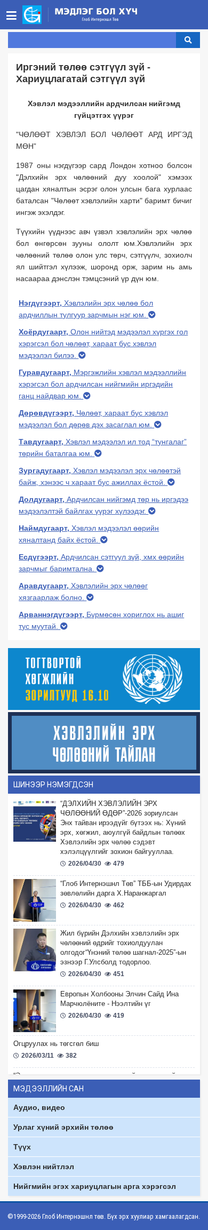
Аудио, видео (39, 1107)
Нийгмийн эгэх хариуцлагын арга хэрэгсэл (94, 1186)
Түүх (22, 1147)
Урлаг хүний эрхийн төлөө (63, 1127)
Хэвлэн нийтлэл (43, 1166)
